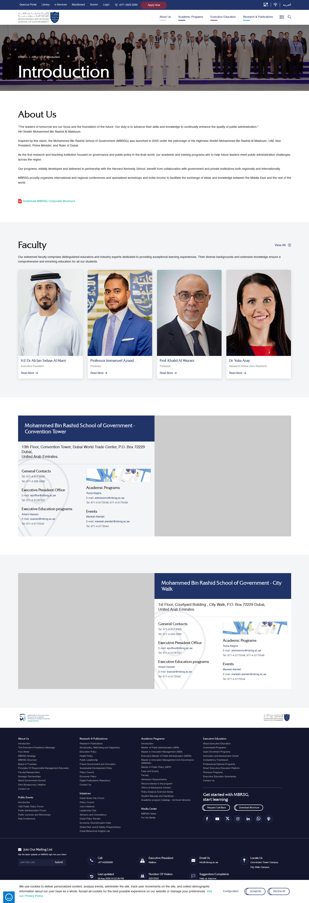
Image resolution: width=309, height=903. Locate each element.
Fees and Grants (150, 771)
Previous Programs (213, 772)
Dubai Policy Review (90, 819)
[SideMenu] (282, 17)
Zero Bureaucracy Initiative (32, 785)
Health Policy (86, 756)
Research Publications (91, 743)
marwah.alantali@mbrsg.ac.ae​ (112, 521)
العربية (287, 4)
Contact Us (24, 789)
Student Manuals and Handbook (157, 796)
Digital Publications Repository (95, 780)
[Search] (289, 17)
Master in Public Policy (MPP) (156, 767)
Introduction (24, 743)
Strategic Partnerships (29, 776)
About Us (165, 17)
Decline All (279, 891)
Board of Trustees (27, 764)
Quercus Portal (28, 5)
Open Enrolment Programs (216, 752)
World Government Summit (32, 780)
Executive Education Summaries (219, 776)
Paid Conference (26, 819)
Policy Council (87, 772)
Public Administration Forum (32, 810)
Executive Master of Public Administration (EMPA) (166, 756)
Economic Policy (88, 776)
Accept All (255, 891)
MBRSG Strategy (27, 756)
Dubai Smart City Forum (92, 798)
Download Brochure (249, 808)
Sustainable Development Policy (96, 768)
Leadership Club (88, 810)
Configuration (231, 891)
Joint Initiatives (87, 806)
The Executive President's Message (36, 747)
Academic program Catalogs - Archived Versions (166, 800)
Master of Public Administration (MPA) (160, 747)
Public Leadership (89, 760)
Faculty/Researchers (29, 772)
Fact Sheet (23, 752)
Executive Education (223, 17)
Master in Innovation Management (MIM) (161, 752)
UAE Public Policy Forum (31, 806)
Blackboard (78, 5)
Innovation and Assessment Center (221, 756)
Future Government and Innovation (97, 764)
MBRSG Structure (27, 760)
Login (106, 5)
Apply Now (154, 5)
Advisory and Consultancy (93, 815)
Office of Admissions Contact (156, 788)
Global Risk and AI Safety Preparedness (100, 827)
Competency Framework (215, 760)
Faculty (145, 775)
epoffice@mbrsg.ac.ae (43, 495)
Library (46, 5)
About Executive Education (216, 743)
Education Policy (88, 752)
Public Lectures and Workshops (34, 815)
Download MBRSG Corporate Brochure (48, 201)
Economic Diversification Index (95, 823)
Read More (27, 373)
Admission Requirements (154, 779)
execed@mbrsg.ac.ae (42, 519)
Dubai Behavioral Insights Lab (95, 831)
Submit (59, 862)
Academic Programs (190, 17)
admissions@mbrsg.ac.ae (109, 498)
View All (280, 245)
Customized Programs (214, 747)
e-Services (61, 5)
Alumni (94, 5)
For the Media (148, 818)
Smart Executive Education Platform (221, 768)
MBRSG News (148, 814)
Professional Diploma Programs (219, 764)
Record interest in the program (156, 784)
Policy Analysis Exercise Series (157, 792)
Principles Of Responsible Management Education (43, 768)
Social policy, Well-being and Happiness (100, 747)
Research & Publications (258, 17)
